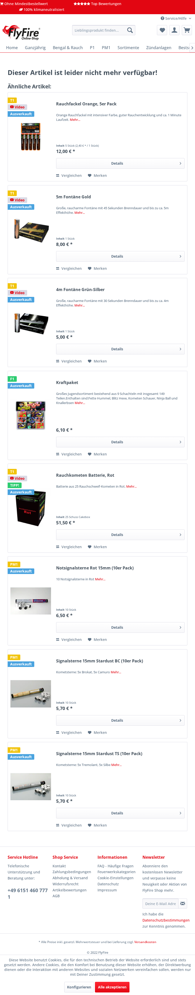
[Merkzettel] (162, 30)
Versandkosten (145, 942)
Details (117, 163)
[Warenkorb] (187, 30)
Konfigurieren (79, 987)
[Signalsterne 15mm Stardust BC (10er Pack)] (30, 694)
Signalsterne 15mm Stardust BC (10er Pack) (99, 661)
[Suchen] (130, 30)
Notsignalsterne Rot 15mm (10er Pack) (95, 568)
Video (19, 107)
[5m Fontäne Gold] (30, 230)
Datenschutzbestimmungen (166, 920)
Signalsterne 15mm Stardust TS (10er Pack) (99, 753)
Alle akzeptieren (112, 987)
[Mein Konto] (174, 30)
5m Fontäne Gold (73, 197)
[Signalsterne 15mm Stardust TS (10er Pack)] (30, 786)
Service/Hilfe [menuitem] (176, 18)
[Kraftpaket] (30, 415)
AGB (56, 895)
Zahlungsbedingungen (72, 871)
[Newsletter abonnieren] (182, 903)
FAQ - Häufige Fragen (116, 866)
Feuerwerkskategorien (117, 871)
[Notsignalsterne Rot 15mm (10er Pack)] (30, 601)
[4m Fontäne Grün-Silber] (30, 322)
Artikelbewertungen (70, 890)
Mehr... (75, 119)
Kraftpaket (67, 382)
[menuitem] (104, 30)
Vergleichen (71, 175)
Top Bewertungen (105, 3)
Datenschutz (108, 884)
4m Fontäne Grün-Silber (80, 289)
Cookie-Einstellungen (116, 877)
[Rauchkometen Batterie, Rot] (30, 508)
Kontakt (59, 866)
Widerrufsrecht (65, 884)
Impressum (107, 890)
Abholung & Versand (70, 877)
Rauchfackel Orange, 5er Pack (86, 104)
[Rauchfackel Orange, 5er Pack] (30, 137)
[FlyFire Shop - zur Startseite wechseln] (21, 32)
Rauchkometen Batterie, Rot (85, 475)
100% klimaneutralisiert (43, 9)
